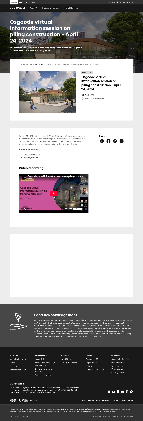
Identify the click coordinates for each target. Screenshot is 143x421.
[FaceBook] (109, 392)
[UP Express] (23, 400)
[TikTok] (131, 392)
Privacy (105, 400)
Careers (13, 363)
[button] (21, 2)
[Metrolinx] (17, 384)
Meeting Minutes (31, 157)
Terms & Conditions (91, 400)
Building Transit (117, 372)
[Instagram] (122, 392)
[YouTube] (113, 392)
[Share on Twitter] (102, 141)
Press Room (15, 366)
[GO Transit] (13, 400)
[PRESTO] (33, 400)
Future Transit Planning (95, 370)
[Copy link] (121, 141)
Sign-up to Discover (69, 363)
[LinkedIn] (127, 392)
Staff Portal (127, 400)
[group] (32, 8)
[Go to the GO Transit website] (21, 2)
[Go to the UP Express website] (27, 2)
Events (49, 64)
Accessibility (40, 359)
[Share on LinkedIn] (115, 141)
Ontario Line (39, 64)
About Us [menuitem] (33, 8)
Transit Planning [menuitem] (71, 8)
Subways (89, 366)
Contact (115, 400)
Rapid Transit (91, 363)
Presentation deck (32, 155)
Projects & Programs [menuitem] (50, 8)
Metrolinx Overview (18, 359)
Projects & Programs (25, 64)
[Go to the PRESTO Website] (34, 2)
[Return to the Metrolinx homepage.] (17, 8)
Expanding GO (92, 359)
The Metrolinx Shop (18, 370)
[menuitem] (32, 8)
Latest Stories (66, 359)
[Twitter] (118, 392)
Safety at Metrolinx (43, 375)
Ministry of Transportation (44, 392)
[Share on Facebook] (108, 141)
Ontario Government (39, 388)
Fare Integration (118, 363)
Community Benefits (119, 359)
